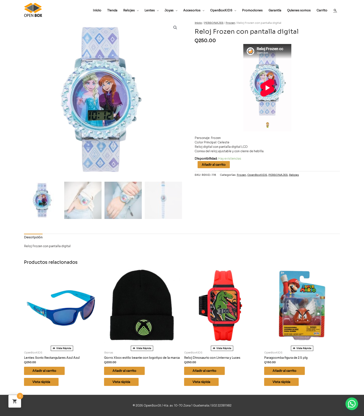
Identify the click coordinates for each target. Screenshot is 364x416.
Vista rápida (41, 382)
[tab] (33, 237)
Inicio (198, 23)
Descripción (33, 237)
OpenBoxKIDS (257, 175)
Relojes (294, 175)
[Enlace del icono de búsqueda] (335, 10)
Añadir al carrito (214, 165)
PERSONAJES (213, 23)
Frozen (230, 23)
